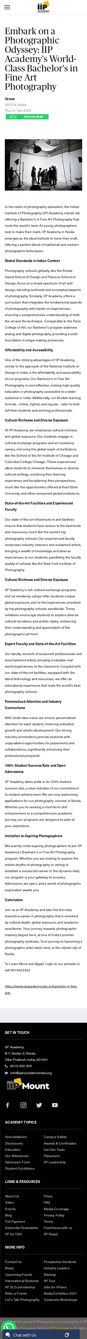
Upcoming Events (18, 1275)
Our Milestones (17, 1156)
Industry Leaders (57, 1268)
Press (48, 1196)
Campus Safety (55, 1137)
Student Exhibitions (20, 1168)
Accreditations (16, 1137)
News (9, 1268)
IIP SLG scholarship (20, 1287)
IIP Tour (50, 1281)
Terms (48, 1221)
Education (12, 1150)
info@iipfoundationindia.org (31, 1073)
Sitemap (50, 1275)
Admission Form (17, 1162)
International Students (22, 1281)
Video (9, 1202)
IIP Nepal (51, 1234)
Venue (10, 99)
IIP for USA (13, 1234)
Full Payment (15, 1221)
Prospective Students (60, 1262)
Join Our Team (54, 1150)
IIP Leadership (55, 1162)
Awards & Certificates (60, 1143)
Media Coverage (56, 1209)
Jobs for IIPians (55, 1287)
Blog (8, 1215)
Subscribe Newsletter (21, 1228)
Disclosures (14, 1143)
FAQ (47, 1202)
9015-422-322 (21, 1066)
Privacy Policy (54, 1215)
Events (10, 1209)
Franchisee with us (58, 1228)
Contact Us (13, 1262)
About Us (12, 1196)
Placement (52, 1156)
